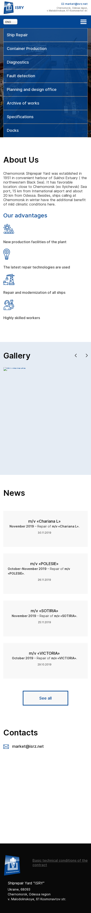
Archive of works (23, 103)
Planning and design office (32, 89)
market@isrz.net (76, 4)
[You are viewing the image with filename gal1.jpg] (14, 368)
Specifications (20, 117)
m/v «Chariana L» (44, 521)
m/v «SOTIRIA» (44, 610)
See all (45, 698)
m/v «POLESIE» (44, 563)
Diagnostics (18, 62)
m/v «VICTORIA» (44, 653)
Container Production (27, 48)
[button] (76, 355)
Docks (13, 130)
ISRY (19, 7)
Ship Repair (17, 35)
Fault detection (21, 76)
